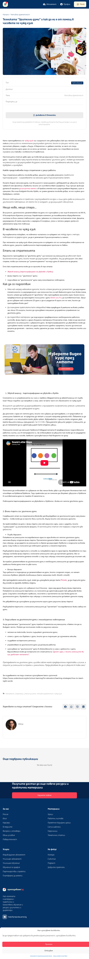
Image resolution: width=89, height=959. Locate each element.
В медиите (7, 827)
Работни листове (55, 818)
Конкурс (51, 855)
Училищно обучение (11, 863)
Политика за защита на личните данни (41, 956)
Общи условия (9, 835)
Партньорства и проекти (14, 871)
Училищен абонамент (12, 859)
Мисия (5, 814)
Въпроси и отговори (11, 831)
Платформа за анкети (12, 876)
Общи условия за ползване (60, 956)
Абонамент (10, 694)
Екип (5, 818)
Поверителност (10, 839)
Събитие (52, 859)
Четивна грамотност (45, 694)
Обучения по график (11, 867)
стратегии (19, 694)
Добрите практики (56, 867)
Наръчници (52, 831)
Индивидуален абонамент (14, 855)
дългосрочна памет (27, 188)
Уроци (50, 814)
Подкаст (51, 863)
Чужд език (58, 694)
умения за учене (30, 694)
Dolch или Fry (56, 298)
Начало (6, 14)
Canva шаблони (54, 827)
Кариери (6, 823)
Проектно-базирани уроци (59, 823)
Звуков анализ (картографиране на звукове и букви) (30, 272)
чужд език (29, 141)
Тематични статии (56, 835)
